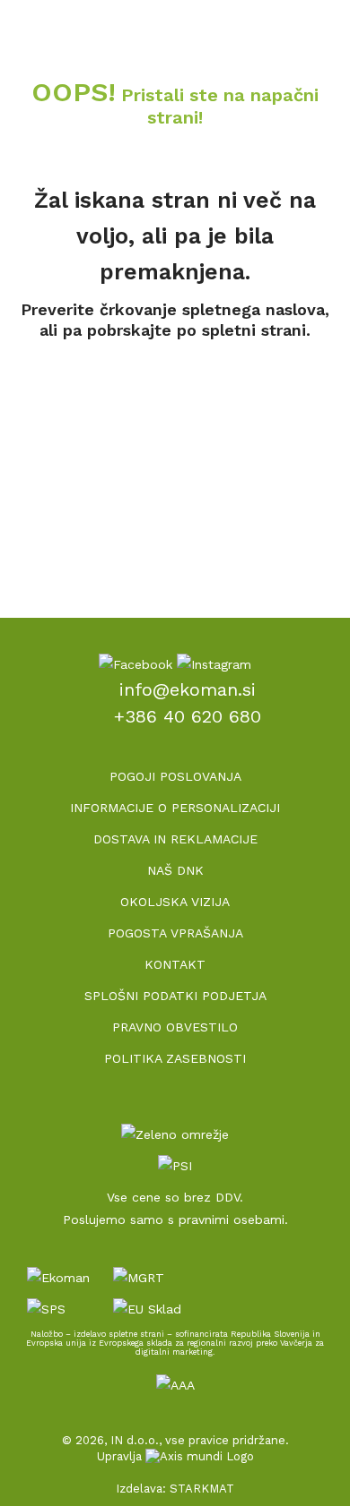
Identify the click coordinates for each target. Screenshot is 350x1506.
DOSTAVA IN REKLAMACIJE (175, 839)
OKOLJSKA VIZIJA (175, 901)
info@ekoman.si (187, 689)
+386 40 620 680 (187, 716)
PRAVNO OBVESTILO (175, 1027)
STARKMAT (202, 1488)
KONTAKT (175, 964)
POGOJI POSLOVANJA (175, 776)
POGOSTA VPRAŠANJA (175, 933)
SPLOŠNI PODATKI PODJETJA (175, 995)
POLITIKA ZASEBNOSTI (175, 1058)
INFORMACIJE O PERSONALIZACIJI (175, 807)
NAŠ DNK (175, 870)
